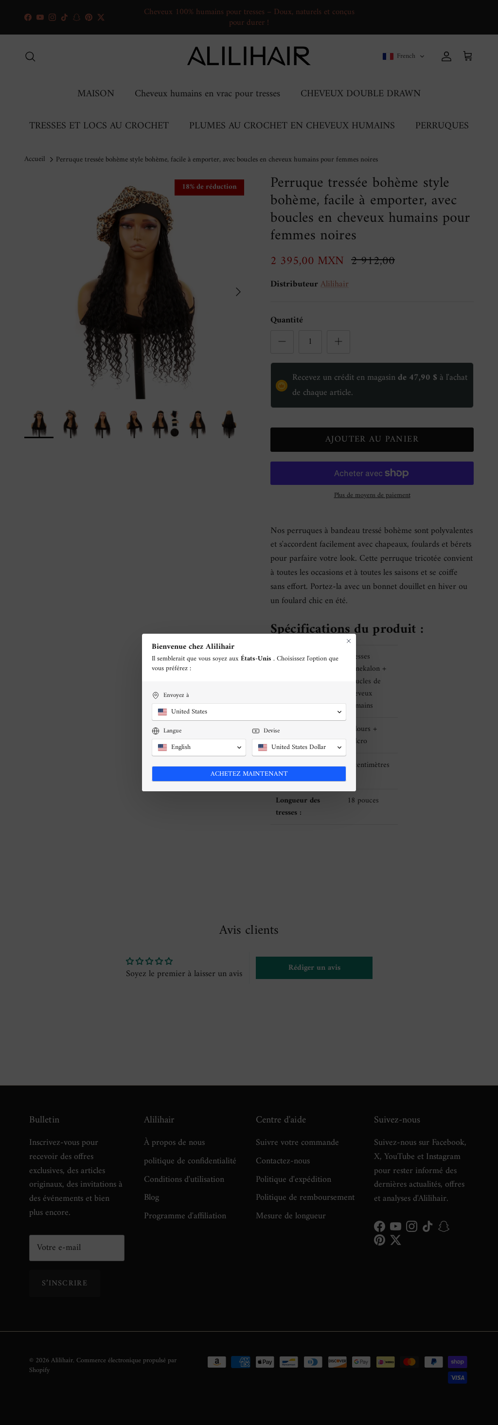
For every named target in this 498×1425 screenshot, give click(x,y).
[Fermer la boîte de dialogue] (348, 641)
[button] (249, 712)
